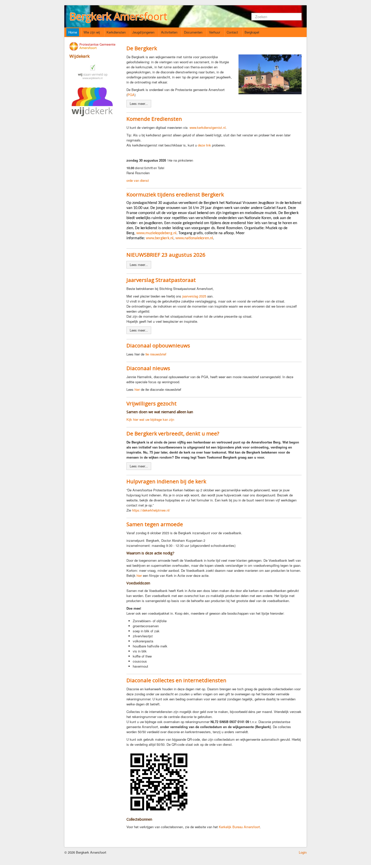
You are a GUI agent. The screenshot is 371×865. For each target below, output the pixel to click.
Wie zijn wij (92, 32)
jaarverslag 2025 (194, 296)
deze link (204, 145)
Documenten (193, 32)
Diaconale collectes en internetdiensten (176, 680)
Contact (232, 32)
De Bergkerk (141, 48)
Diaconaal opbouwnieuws (158, 345)
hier (137, 389)
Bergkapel (252, 32)
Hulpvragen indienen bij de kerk (166, 481)
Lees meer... (139, 103)
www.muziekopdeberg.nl (156, 233)
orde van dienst (137, 180)
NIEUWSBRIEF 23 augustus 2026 (165, 254)
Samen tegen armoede (154, 524)
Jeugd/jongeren (143, 32)
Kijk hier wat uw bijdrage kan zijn (150, 419)
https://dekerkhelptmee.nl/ (151, 510)
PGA (131, 94)
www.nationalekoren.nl (194, 238)
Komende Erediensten (154, 118)
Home (72, 32)
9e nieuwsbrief (155, 354)
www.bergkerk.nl (159, 238)
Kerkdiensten (116, 32)
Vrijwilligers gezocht (151, 403)
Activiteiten (169, 32)
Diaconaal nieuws (148, 368)
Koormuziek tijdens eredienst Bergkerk (175, 194)
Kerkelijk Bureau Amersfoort (239, 826)
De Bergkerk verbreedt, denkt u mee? (172, 433)
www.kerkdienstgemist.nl (208, 127)
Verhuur (214, 32)
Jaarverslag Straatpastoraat (161, 279)
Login (303, 852)
